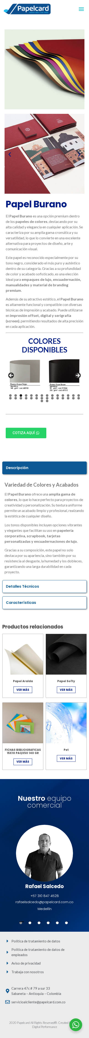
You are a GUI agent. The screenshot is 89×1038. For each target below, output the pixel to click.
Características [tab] (21, 602)
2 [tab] (15, 395)
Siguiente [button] (77, 375)
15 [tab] (10, 398)
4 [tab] (26, 395)
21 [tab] (42, 398)
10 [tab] (57, 395)
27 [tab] (73, 398)
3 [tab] (21, 395)
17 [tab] (21, 398)
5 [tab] (31, 395)
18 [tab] (26, 398)
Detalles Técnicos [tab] (22, 586)
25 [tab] (63, 398)
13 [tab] (73, 395)
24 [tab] (57, 398)
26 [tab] (68, 398)
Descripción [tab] (17, 467)
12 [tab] (68, 395)
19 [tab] (31, 398)
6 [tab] (36, 395)
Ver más (22, 690)
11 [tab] (63, 395)
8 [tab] (47, 395)
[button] (81, 9)
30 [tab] (47, 401)
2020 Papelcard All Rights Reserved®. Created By (41, 1023)
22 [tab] (47, 398)
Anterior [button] (11, 375)
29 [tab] (42, 401)
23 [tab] (52, 398)
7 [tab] (42, 395)
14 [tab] (78, 395)
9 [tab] (52, 395)
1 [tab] (10, 395)
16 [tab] (15, 398)
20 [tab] (36, 398)
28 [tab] (78, 398)
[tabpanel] (44, 529)
